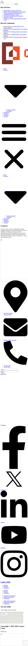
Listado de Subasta (11, 109)
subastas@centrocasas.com (10, 340)
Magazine (6, 113)
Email (2, 371)
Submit (2, 372)
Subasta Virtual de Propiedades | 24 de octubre (14, 12)
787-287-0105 (7, 367)
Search (2, 2)
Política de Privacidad (9, 597)
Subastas (6, 585)
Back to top (3, 374)
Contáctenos (6, 598)
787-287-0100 (7, 365)
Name (2, 369)
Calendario (9, 111)
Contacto (6, 116)
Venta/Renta (6, 112)
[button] (14, 145)
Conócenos (6, 115)
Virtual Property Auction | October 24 (12, 10)
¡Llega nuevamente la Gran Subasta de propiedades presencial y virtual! (13, 14)
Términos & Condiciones (9, 595)
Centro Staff (5, 582)
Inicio (5, 68)
